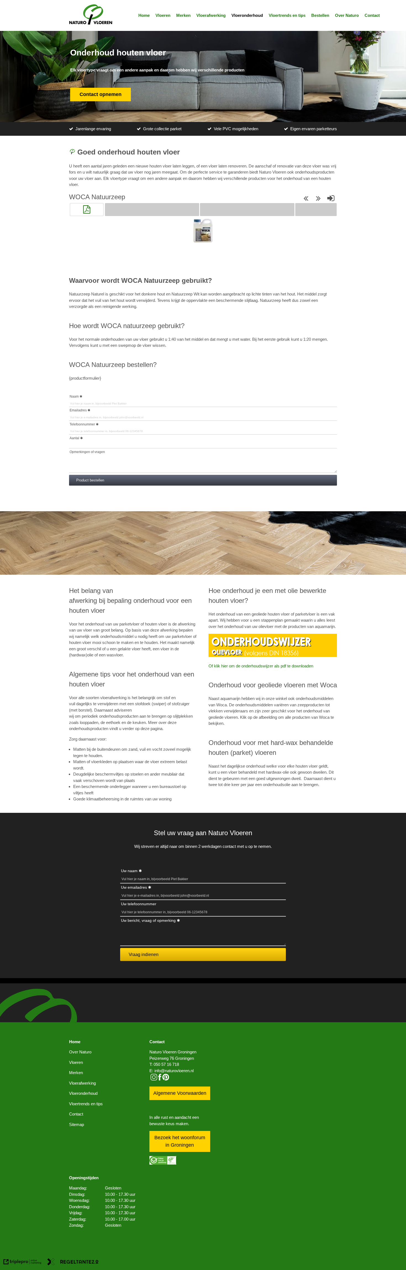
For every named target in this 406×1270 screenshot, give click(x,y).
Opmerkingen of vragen (87, 452)
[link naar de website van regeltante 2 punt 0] (73, 1262)
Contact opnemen (101, 94)
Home (144, 15)
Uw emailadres (134, 887)
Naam (74, 396)
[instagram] (154, 1079)
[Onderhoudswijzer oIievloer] (273, 655)
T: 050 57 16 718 (164, 1064)
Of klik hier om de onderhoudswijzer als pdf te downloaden (261, 666)
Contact (372, 15)
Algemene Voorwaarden (179, 1093)
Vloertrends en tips (287, 15)
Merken (183, 15)
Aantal (74, 438)
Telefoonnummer (82, 424)
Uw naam (129, 871)
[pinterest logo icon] (165, 1079)
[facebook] (159, 1079)
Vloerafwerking (211, 15)
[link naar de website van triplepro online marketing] (22, 1262)
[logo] (90, 15)
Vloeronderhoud (247, 15)
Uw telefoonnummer (138, 904)
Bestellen (320, 15)
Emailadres (78, 410)
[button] (86, 209)
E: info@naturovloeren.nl (171, 1070)
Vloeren (162, 15)
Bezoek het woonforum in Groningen (179, 1141)
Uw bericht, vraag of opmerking (148, 920)
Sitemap (76, 1124)
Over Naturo (347, 15)
